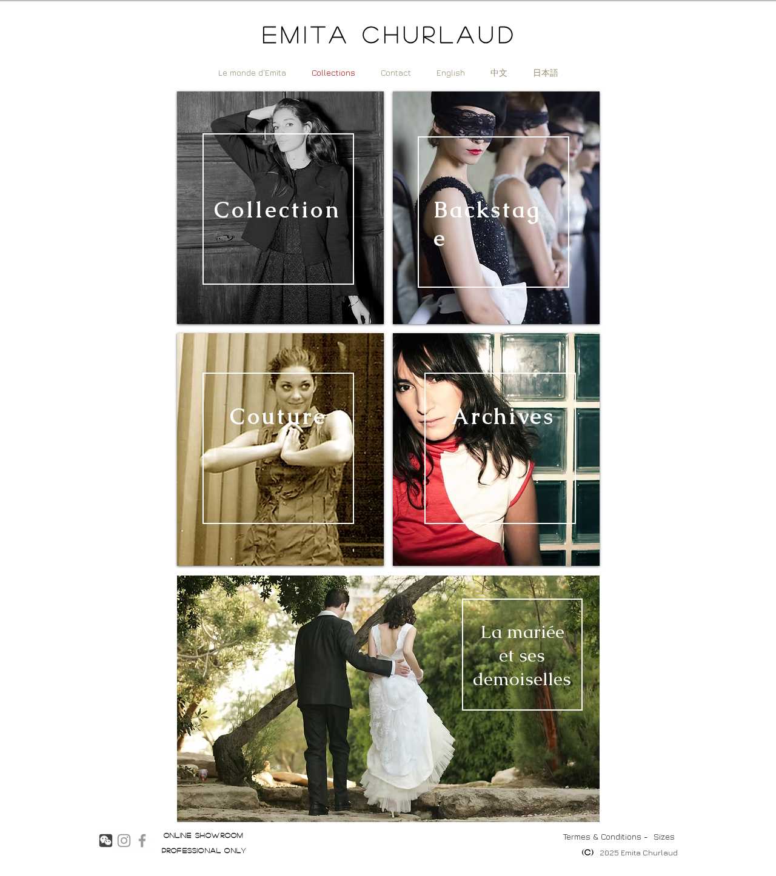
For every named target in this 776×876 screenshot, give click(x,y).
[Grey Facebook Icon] (142, 840)
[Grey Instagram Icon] (124, 840)
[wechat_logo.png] (106, 840)
